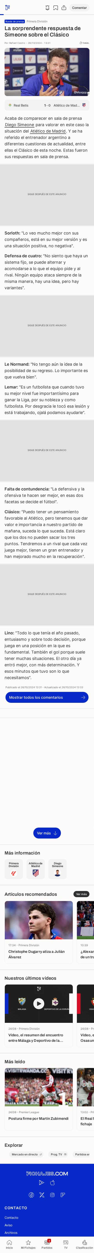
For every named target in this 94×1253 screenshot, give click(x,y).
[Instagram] (52, 1194)
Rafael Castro (17, 43)
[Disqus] (47, 781)
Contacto (11, 1217)
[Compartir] (64, 7)
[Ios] (52, 1182)
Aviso (8, 1225)
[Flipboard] (62, 1194)
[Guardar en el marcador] (55, 7)
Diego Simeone (19, 124)
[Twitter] (41, 1194)
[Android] (41, 1182)
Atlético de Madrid (47, 131)
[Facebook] (31, 1194)
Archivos (11, 1233)
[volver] (7, 7)
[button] (79, 7)
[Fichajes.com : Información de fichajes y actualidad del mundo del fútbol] (47, 1173)
